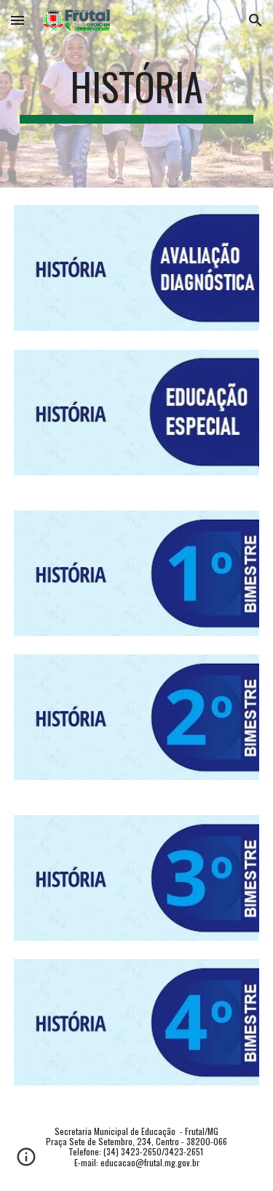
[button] (17, 20)
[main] (137, 93)
